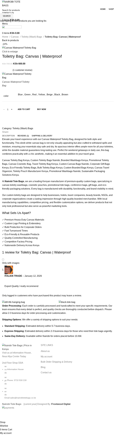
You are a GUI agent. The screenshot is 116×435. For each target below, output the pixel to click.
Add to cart (24, 109)
